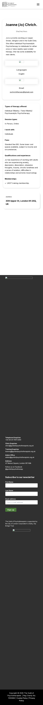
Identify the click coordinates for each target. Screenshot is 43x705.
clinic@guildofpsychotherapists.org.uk (19, 446)
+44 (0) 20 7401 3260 (13, 440)
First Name (9, 482)
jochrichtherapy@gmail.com (21, 92)
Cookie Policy (22, 698)
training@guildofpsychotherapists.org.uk (20, 451)
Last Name (9, 490)
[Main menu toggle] (38, 4)
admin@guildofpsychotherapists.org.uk (19, 457)
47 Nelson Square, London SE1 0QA (18, 463)
